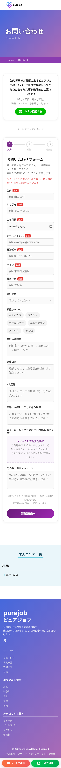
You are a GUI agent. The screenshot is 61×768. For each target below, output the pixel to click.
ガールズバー (16, 322)
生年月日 (14, 219)
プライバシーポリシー (28, 753)
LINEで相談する (32, 111)
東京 (5, 686)
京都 (5, 700)
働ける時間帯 (14, 339)
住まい (13, 264)
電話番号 (14, 249)
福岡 (5, 705)
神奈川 (6, 691)
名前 (12, 190)
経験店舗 (11, 361)
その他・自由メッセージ (20, 468)
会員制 (6, 734)
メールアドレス (18, 235)
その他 (29, 330)
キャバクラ (15, 315)
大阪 (5, 696)
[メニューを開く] (54, 5)
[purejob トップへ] (14, 5)
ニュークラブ (37, 322)
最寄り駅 (14, 278)
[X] (5, 641)
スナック (14, 330)
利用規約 (10, 753)
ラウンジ (33, 315)
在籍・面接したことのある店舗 (24, 407)
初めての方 (9, 657)
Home (11, 60)
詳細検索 (7, 667)
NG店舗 (11, 384)
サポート (7, 672)
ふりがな (14, 204)
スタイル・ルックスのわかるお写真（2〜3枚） (30, 431)
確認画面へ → (30, 513)
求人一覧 (7, 662)
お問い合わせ (48, 753)
